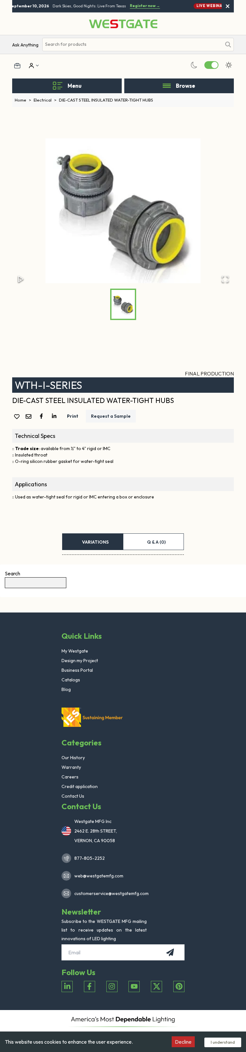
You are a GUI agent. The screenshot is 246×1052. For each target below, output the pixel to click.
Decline (183, 1042)
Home (23, 100)
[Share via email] (29, 417)
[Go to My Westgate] (30, 66)
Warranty (71, 767)
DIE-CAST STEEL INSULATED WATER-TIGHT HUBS (106, 100)
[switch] (211, 65)
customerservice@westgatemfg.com (109, 893)
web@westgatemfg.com (98, 876)
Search (12, 573)
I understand (223, 1042)
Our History (73, 757)
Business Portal (77, 670)
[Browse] (167, 85)
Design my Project (80, 660)
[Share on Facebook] (42, 416)
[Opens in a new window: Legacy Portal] (17, 66)
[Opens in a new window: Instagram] (112, 986)
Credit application (80, 786)
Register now (142, 6)
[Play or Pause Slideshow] (20, 279)
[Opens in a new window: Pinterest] (178, 986)
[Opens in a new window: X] (156, 986)
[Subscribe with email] (170, 952)
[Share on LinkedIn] (55, 416)
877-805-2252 (89, 858)
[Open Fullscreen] (225, 279)
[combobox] (132, 44)
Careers (70, 777)
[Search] (228, 44)
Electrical (45, 100)
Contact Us (73, 796)
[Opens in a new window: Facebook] (89, 986)
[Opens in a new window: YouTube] (134, 986)
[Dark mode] (194, 65)
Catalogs (71, 680)
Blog (66, 689)
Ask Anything (25, 45)
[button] (123, 211)
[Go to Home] (123, 24)
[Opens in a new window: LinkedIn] (67, 986)
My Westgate (75, 651)
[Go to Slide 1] (123, 304)
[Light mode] (229, 65)
